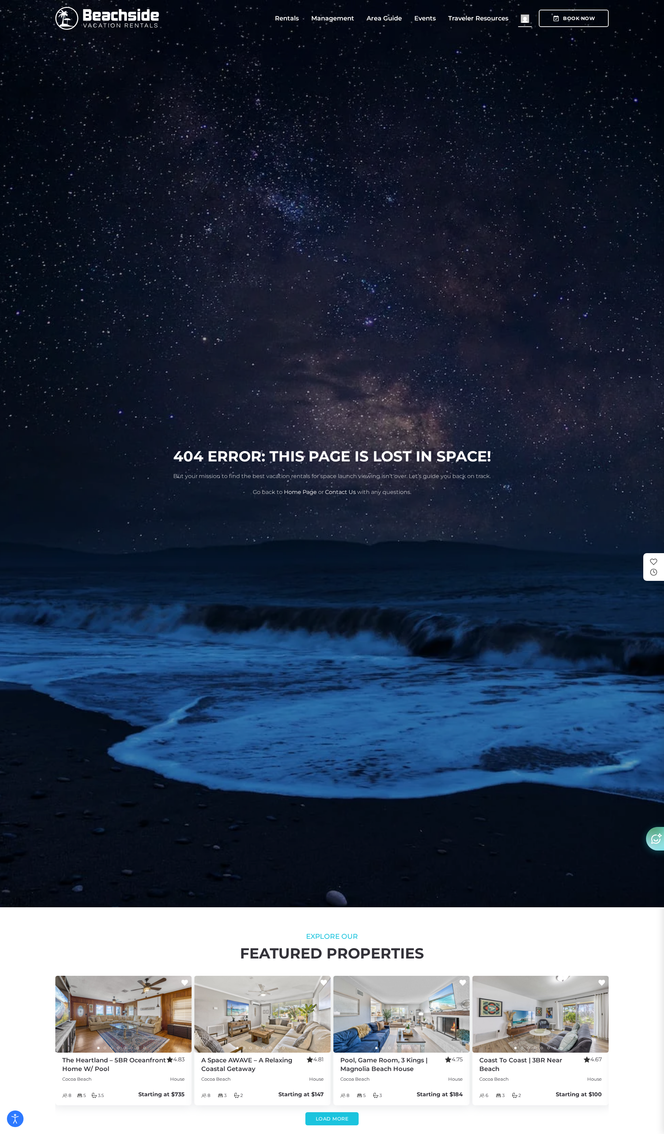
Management (332, 18)
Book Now (579, 18)
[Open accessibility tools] (15, 1118)
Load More (332, 1119)
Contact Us (340, 492)
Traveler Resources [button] (478, 18)
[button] (525, 18)
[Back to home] (107, 18)
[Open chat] (655, 838)
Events (425, 18)
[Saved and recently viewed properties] (653, 567)
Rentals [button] (287, 18)
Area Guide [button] (384, 18)
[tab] (98, 1048)
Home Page (300, 492)
